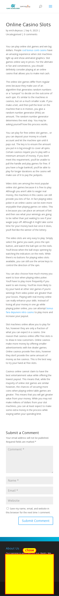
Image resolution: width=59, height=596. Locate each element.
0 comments (30, 34)
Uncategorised (13, 34)
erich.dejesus (16, 30)
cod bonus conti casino (34, 50)
